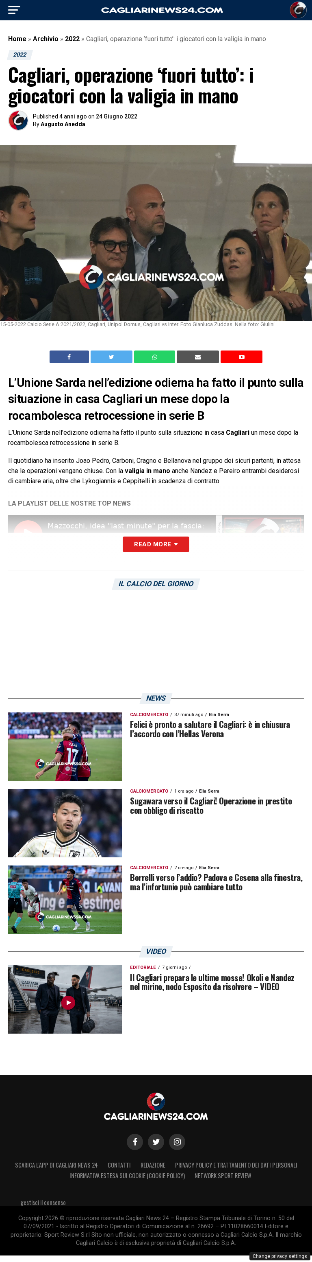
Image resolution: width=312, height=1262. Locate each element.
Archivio (45, 39)
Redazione (153, 1165)
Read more (152, 544)
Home (17, 39)
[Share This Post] (155, 357)
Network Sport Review (223, 1175)
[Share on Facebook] (70, 357)
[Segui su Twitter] (156, 1142)
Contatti (119, 1165)
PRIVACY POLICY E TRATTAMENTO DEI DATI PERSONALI (236, 1165)
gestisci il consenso (43, 1202)
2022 (72, 39)
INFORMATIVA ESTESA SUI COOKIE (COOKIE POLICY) (127, 1175)
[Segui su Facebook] (135, 1142)
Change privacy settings (280, 1256)
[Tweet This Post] (112, 357)
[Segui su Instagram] (177, 1142)
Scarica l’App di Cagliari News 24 (56, 1165)
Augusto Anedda (63, 124)
